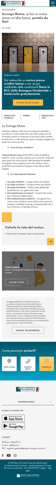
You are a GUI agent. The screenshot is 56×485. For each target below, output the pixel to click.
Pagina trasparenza (28, 330)
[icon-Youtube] (9, 455)
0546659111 (15, 442)
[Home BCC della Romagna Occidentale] (13, 3)
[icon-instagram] (15, 455)
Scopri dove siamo (28, 102)
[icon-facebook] (3, 455)
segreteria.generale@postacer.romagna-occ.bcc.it (26, 448)
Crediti (42, 468)
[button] (52, 3)
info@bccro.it (14, 445)
